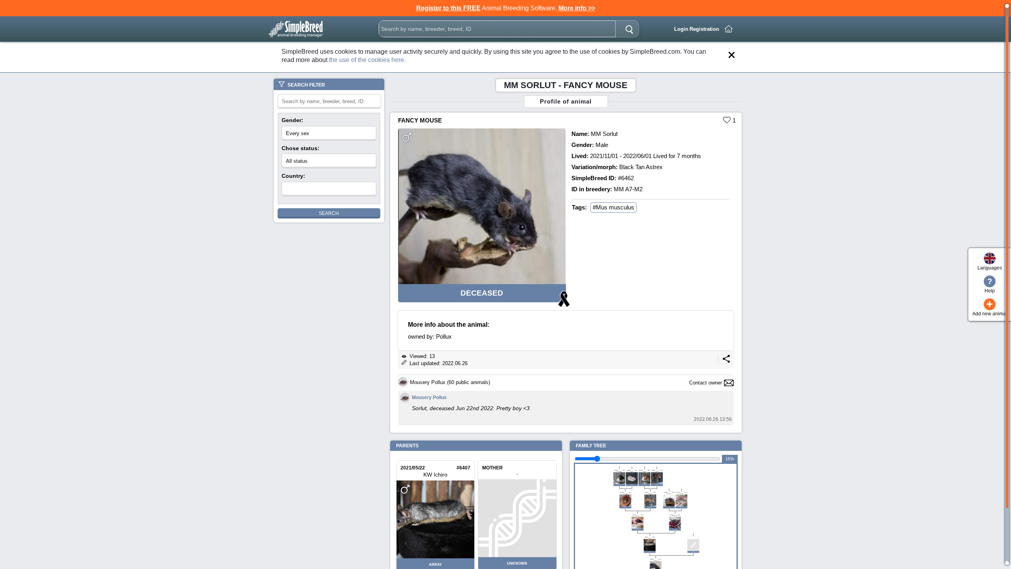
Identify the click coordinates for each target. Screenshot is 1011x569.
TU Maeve (657, 471)
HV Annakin (625, 493)
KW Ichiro (435, 474)
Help (990, 285)
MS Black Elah (619, 471)
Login (681, 29)
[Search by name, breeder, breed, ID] (629, 29)
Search (329, 213)
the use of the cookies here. (367, 60)
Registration (704, 29)
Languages (989, 268)
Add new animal (989, 307)
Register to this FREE (448, 8)
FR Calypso (669, 493)
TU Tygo (644, 471)
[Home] (728, 29)
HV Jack (637, 515)
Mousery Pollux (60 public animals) (450, 382)
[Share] (726, 361)
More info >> (576, 8)
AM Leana (632, 471)
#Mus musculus (613, 207)
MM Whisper (675, 515)
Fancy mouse (420, 120)
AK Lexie (681, 493)
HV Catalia (650, 493)
